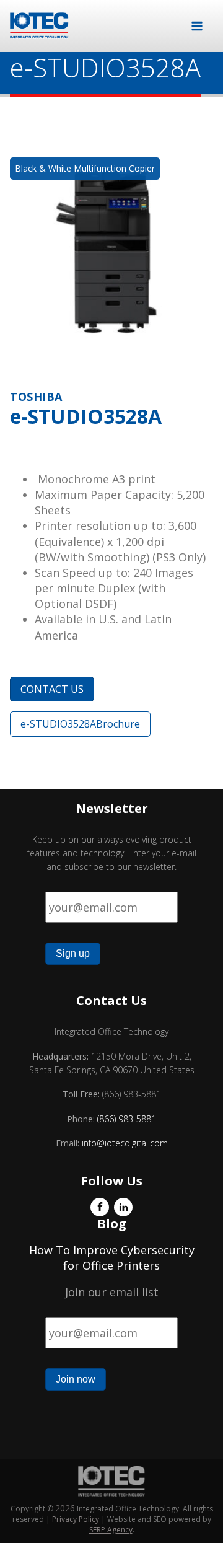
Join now (75, 1379)
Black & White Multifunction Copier (85, 168)
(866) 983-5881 (126, 1119)
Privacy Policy (75, 1519)
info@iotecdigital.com (123, 1143)
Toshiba (36, 396)
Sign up (73, 953)
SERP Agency (111, 1529)
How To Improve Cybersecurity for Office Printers (112, 1257)
